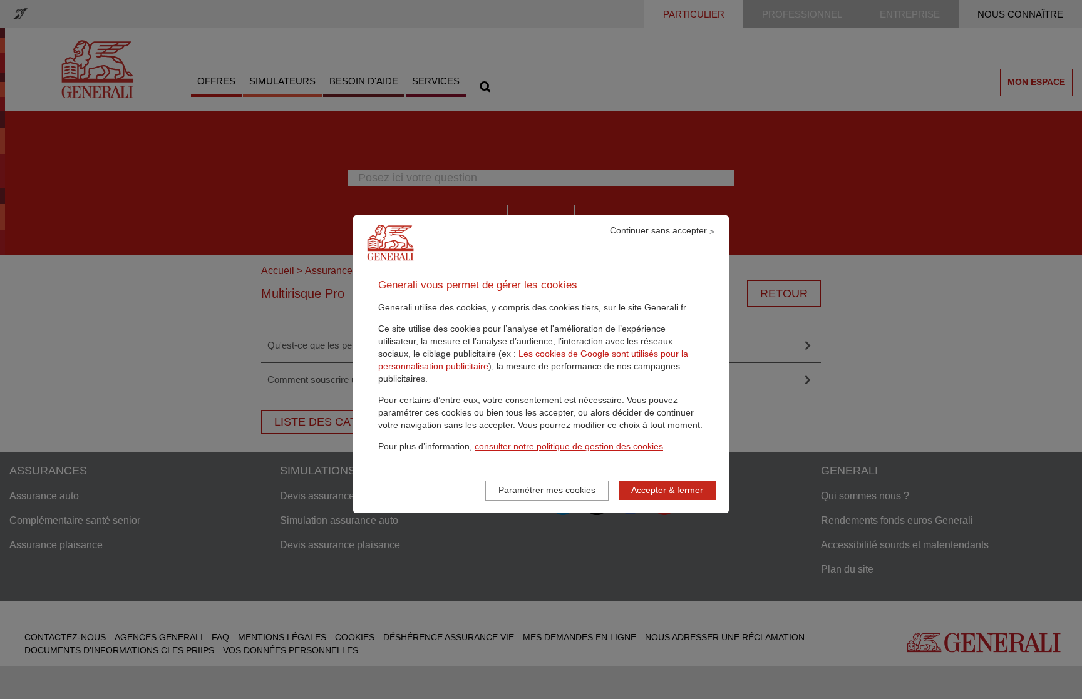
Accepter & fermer (667, 490)
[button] (569, 446)
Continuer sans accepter (658, 230)
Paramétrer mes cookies (546, 490)
